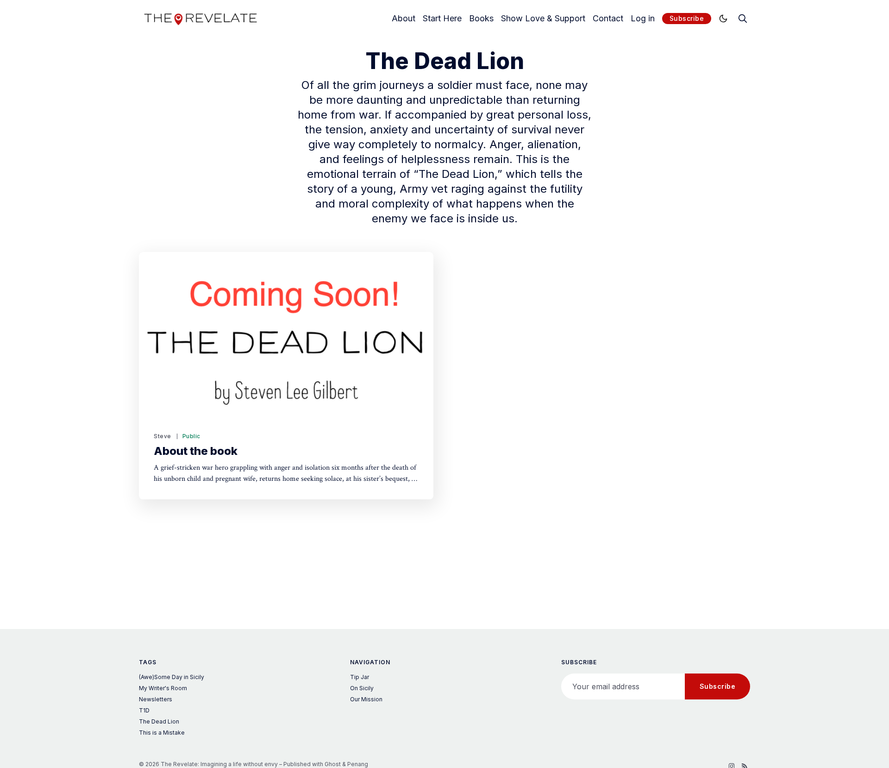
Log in (643, 18)
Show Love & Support (543, 18)
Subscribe (687, 18)
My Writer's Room (163, 688)
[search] (742, 18)
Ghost (333, 764)
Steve (162, 436)
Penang (357, 764)
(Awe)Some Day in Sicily (171, 677)
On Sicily (362, 688)
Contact (608, 18)
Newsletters (155, 699)
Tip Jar (359, 677)
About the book (196, 451)
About (403, 18)
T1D (144, 710)
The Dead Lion (159, 721)
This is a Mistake (162, 732)
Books (481, 18)
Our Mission (366, 699)
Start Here (442, 18)
